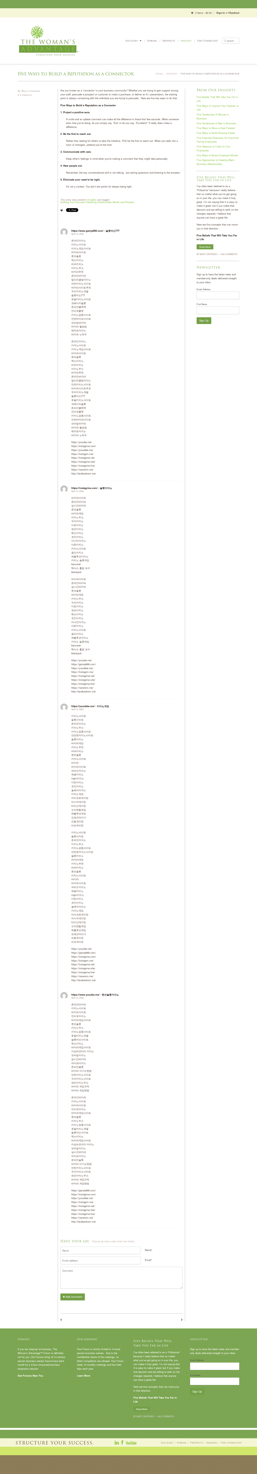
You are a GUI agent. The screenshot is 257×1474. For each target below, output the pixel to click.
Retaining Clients (95, 202)
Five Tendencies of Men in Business (216, 123)
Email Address (204, 289)
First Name (202, 304)
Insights (186, 41)
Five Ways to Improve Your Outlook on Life (218, 108)
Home (159, 73)
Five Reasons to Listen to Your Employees (213, 148)
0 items (203, 12)
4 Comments (25, 94)
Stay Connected (207, 41)
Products (168, 41)
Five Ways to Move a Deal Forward (216, 128)
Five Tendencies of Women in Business (213, 116)
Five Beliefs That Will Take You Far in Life (217, 99)
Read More (205, 246)
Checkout (233, 12)
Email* (148, 1260)
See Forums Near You (30, 1375)
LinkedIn (117, 1442)
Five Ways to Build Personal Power (216, 133)
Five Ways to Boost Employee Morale (217, 155)
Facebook (122, 1442)
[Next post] (181, 1319)
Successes (131, 41)
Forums (152, 41)
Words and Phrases (123, 202)
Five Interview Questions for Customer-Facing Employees (218, 139)
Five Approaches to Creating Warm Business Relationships (216, 162)
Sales (109, 202)
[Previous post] (61, 1319)
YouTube (130, 1442)
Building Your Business (73, 202)
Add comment (73, 1297)
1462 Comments (228, 254)
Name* (148, 1250)
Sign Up (204, 320)
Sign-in (220, 12)
